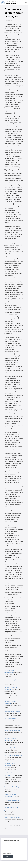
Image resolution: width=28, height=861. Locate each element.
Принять (8, 856)
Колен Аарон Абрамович (12, 730)
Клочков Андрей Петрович (12, 711)
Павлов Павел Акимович (12, 748)
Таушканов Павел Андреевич (13, 787)
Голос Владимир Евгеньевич (13, 680)
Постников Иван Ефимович (13, 755)
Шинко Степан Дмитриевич (12, 817)
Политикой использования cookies (10, 849)
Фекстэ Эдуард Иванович (12, 800)
